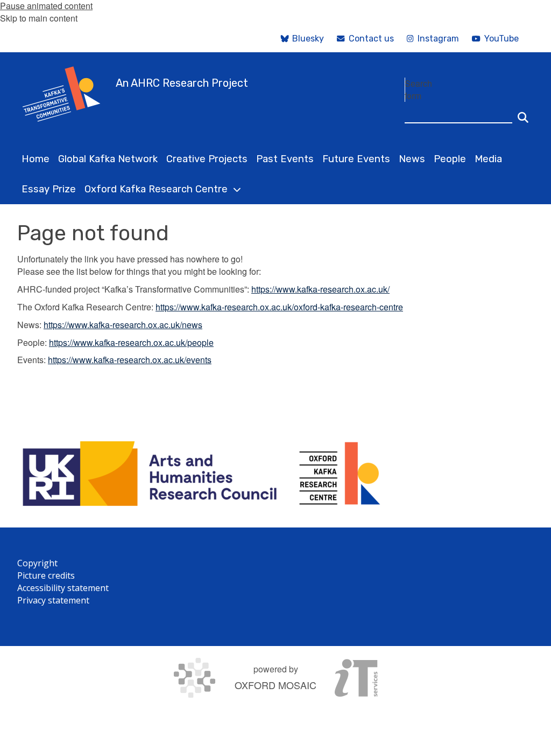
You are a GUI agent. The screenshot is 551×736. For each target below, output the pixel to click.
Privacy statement (53, 600)
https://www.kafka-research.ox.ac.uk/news (123, 324)
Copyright (37, 563)
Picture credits (46, 575)
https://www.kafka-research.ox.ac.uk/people (131, 342)
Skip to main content (38, 18)
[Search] (523, 112)
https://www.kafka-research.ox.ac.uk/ (320, 289)
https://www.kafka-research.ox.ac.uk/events (129, 359)
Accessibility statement (63, 588)
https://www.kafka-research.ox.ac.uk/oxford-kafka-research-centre (279, 307)
